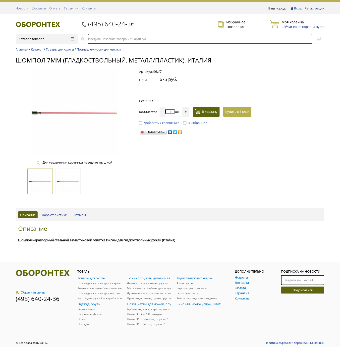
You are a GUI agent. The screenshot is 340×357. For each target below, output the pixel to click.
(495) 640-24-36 (111, 23)
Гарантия (71, 8)
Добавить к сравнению (161, 122)
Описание (28, 215)
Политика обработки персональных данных (294, 343)
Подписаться (303, 290)
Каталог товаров (31, 39)
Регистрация (314, 8)
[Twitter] (175, 132)
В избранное (197, 122)
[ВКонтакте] (169, 132)
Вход (297, 8)
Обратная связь (33, 292)
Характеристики (54, 215)
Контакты (89, 8)
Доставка (39, 8)
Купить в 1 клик (237, 111)
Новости (22, 8)
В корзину (210, 111)
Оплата (54, 8)
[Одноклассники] (180, 132)
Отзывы (80, 215)
